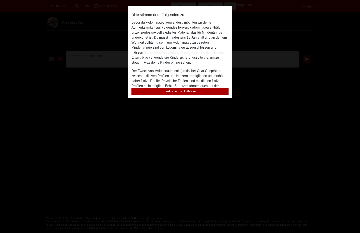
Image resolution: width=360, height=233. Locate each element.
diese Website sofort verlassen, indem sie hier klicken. (184, 52)
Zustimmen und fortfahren (180, 91)
